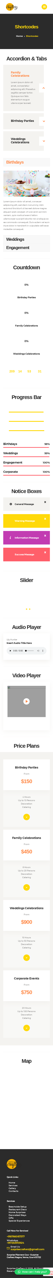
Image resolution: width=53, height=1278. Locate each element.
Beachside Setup (18, 1206)
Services (13, 1185)
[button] (32, 1272)
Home (19, 36)
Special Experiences (19, 1221)
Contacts (13, 1191)
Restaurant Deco (18, 1209)
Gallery (12, 1188)
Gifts (11, 1218)
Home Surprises (17, 1212)
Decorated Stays (17, 1215)
